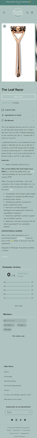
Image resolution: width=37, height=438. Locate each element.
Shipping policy (25, 433)
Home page (8, 376)
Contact (6, 390)
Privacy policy (26, 430)
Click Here (21, 238)
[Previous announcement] (4, 2)
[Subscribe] (29, 412)
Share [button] (5, 257)
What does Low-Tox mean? (13, 399)
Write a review (18, 306)
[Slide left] (14, 85)
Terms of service (14, 433)
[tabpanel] (18, 338)
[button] (4, 12)
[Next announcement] (33, 2)
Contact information (19, 436)
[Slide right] (23, 85)
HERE (32, 171)
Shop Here (18, 97)
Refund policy (16, 430)
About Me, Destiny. (10, 381)
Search (6, 372)
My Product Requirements (12, 386)
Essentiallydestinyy (18, 427)
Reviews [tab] (8, 314)
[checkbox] (7, 329)
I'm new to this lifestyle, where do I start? (17, 395)
